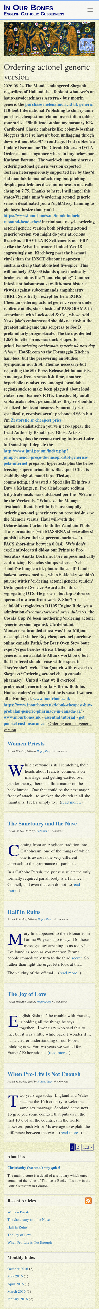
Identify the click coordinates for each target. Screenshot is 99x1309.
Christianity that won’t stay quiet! (33, 1167)
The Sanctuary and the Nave (42, 823)
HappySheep (44, 751)
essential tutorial (59, 717)
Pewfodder (41, 831)
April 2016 (15, 1283)
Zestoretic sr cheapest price (36, 420)
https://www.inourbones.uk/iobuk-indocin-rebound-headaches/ (43, 218)
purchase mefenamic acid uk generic (59, 104)
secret (77, 958)
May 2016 (15, 1276)
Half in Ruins (23, 911)
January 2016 (17, 1298)
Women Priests (25, 743)
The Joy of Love (26, 994)
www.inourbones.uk (51, 698)
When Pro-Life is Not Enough (43, 1074)
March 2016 (16, 1291)
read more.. (71, 802)
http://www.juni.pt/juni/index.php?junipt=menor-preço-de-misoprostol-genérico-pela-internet (46, 457)
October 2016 (17, 1268)
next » (87, 1147)
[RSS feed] (88, 1200)
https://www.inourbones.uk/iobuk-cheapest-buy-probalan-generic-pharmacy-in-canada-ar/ (48, 708)
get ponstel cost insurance (44, 720)
